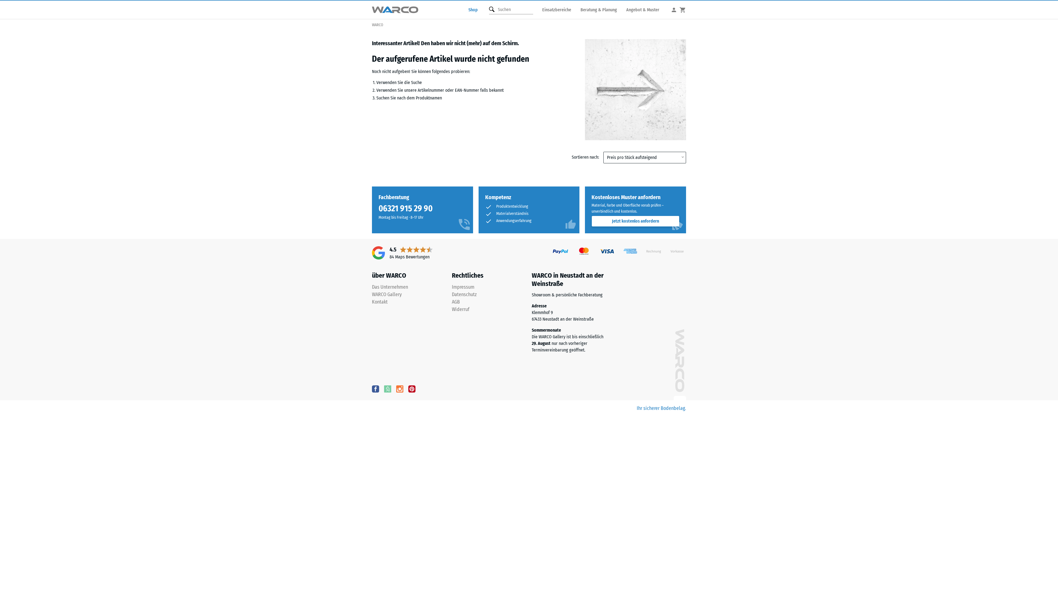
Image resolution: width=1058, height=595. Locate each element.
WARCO (377, 25)
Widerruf (460, 309)
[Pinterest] (411, 388)
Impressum (463, 287)
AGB (456, 302)
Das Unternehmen (390, 287)
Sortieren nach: (585, 157)
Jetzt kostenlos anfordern (635, 221)
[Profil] (673, 10)
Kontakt (380, 302)
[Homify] (387, 388)
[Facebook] (375, 388)
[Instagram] (399, 388)
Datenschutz (464, 294)
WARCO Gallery (387, 294)
